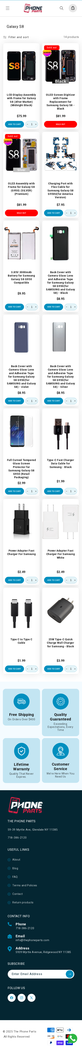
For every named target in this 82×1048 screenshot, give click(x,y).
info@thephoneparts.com (32, 940)
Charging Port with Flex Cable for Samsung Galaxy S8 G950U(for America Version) (60, 190)
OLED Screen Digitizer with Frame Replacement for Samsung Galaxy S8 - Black (60, 101)
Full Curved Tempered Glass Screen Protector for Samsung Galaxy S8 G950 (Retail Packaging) (21, 469)
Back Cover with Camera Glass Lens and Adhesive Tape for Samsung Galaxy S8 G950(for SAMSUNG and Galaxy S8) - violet (21, 376)
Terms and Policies (24, 885)
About (16, 859)
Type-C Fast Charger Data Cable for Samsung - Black (60, 463)
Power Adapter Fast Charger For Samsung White (60, 554)
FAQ (15, 876)
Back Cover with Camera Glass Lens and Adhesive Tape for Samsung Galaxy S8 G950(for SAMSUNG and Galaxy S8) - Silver (60, 376)
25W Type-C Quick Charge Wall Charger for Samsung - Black (60, 643)
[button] (7, 8)
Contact (17, 893)
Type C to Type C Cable (21, 641)
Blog (15, 868)
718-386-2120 (25, 928)
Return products (23, 902)
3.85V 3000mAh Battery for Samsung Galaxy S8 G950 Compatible (21, 277)
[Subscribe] (69, 974)
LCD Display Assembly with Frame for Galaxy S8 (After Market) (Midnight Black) (21, 100)
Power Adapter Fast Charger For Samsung (21, 552)
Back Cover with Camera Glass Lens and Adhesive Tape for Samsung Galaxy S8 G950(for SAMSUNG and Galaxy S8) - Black (60, 282)
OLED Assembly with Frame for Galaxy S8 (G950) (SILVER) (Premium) (21, 188)
